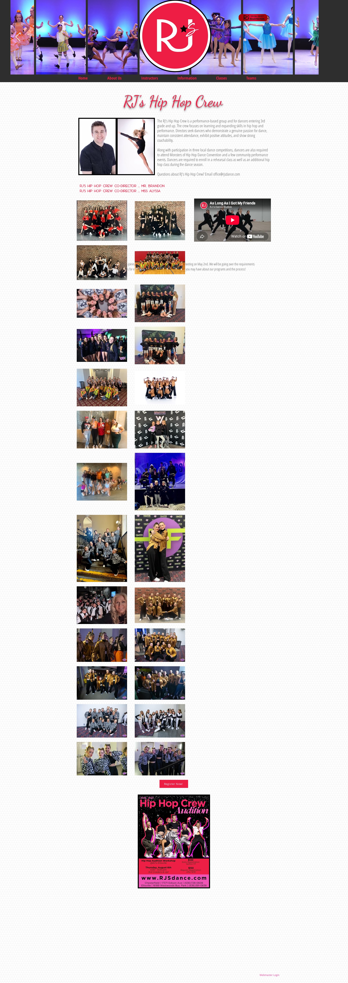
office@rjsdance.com (226, 174)
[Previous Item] (18, 37)
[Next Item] (311, 37)
